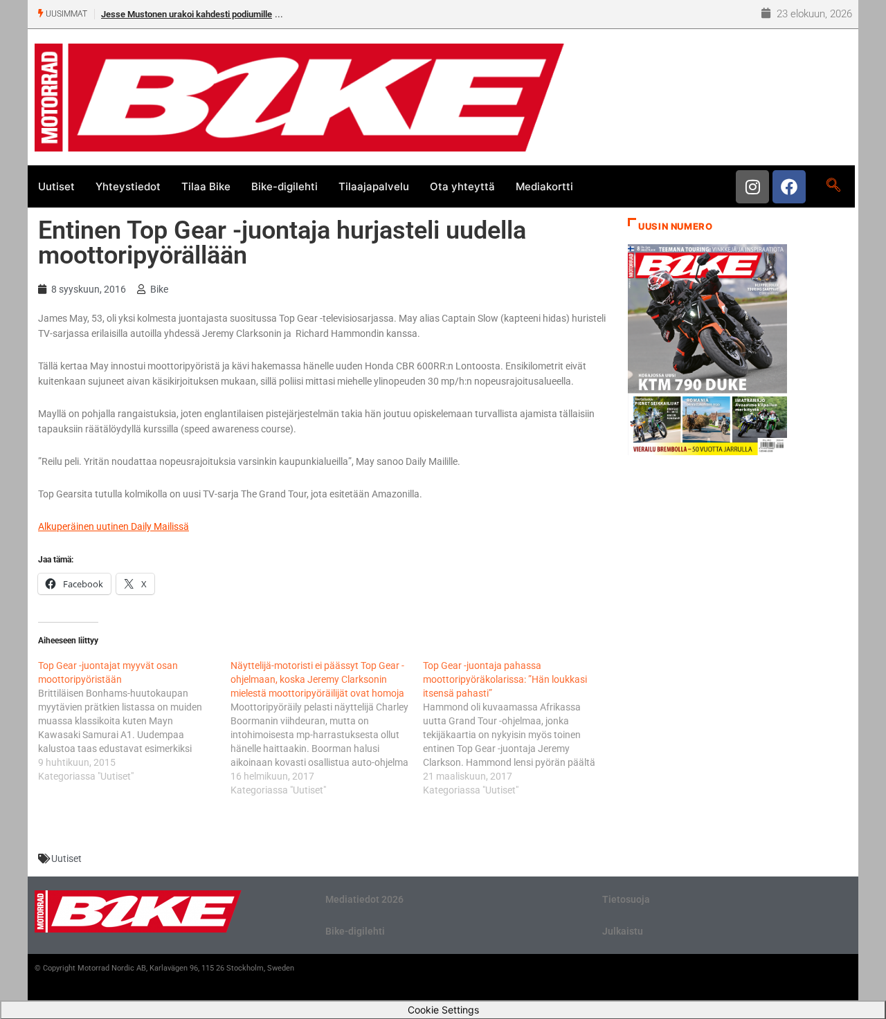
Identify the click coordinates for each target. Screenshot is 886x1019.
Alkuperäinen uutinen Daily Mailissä (113, 526)
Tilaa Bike (205, 186)
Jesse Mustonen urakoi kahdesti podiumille (186, 14)
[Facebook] (789, 186)
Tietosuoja (626, 899)
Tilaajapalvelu (373, 186)
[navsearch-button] (833, 186)
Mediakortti (544, 186)
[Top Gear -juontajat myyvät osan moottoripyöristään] (134, 721)
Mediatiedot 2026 (364, 899)
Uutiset (56, 186)
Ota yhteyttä (462, 186)
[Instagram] (752, 186)
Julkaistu (622, 931)
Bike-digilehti (284, 186)
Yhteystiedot (128, 186)
